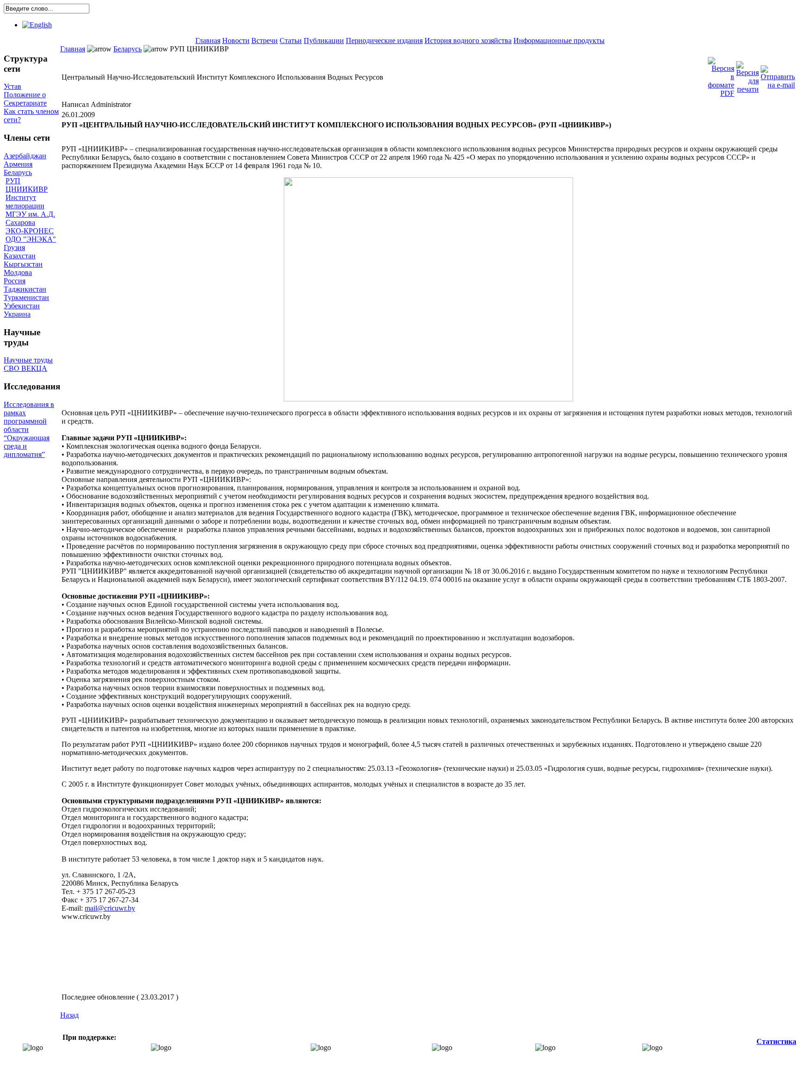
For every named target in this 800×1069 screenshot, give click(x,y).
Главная (207, 40)
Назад (69, 1015)
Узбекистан (22, 306)
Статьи (291, 40)
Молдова (18, 272)
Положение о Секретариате (25, 99)
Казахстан (20, 256)
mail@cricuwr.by (110, 908)
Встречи (264, 40)
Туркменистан (26, 297)
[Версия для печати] (747, 75)
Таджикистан (25, 289)
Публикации (324, 40)
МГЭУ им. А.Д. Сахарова (30, 218)
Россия (14, 281)
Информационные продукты (559, 40)
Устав (12, 86)
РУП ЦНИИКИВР (27, 185)
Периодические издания (384, 40)
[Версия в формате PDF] (721, 75)
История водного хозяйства (468, 40)
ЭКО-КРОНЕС (30, 231)
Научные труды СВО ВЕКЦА (28, 364)
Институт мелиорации (25, 202)
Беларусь (18, 172)
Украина (17, 314)
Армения (18, 164)
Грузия (14, 247)
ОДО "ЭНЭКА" (31, 239)
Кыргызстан (23, 264)
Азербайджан (25, 156)
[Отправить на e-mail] (778, 75)
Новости (236, 40)
